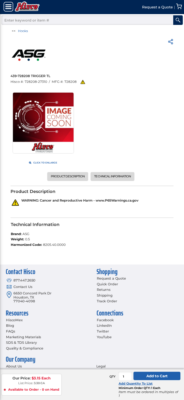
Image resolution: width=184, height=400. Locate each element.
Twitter (103, 331)
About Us (14, 366)
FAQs (10, 331)
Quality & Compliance (24, 348)
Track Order (107, 301)
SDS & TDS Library (21, 342)
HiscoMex (14, 320)
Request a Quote (111, 278)
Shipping (105, 295)
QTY (112, 376)
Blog (10, 325)
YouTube (104, 337)
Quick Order (107, 284)
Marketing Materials (23, 337)
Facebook (105, 320)
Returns (103, 290)
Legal (101, 366)
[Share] (170, 42)
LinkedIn (104, 325)
